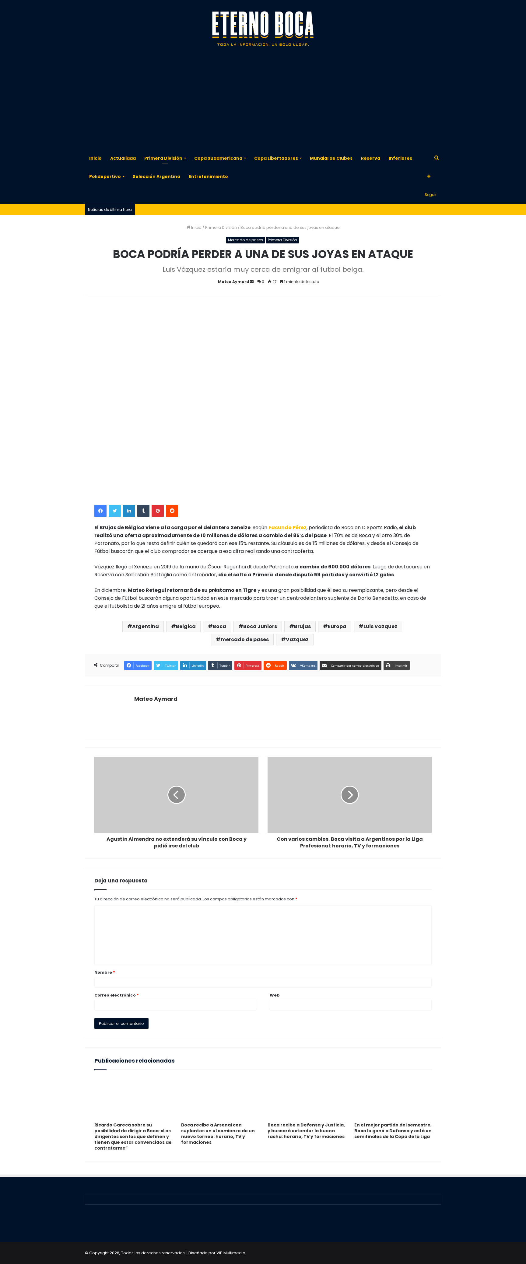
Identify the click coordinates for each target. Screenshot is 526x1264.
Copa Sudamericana (218, 158)
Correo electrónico (116, 995)
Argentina (145, 626)
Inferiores (400, 158)
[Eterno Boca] (263, 29)
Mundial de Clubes (331, 158)
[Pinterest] (158, 511)
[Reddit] (172, 511)
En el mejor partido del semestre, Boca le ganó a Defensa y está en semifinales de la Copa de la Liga (393, 1131)
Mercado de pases (245, 240)
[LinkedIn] (129, 511)
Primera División (163, 158)
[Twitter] (115, 511)
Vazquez (297, 639)
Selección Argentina (156, 176)
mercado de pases (245, 639)
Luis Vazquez (380, 626)
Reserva (370, 158)
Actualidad (123, 158)
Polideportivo (105, 176)
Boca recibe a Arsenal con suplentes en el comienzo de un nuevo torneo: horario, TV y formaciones (218, 1133)
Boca (219, 626)
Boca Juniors (260, 626)
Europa (337, 626)
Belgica (186, 626)
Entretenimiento (208, 176)
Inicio (95, 158)
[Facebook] (100, 511)
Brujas (302, 626)
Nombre (104, 972)
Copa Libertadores (276, 158)
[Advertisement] (263, 100)
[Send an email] (252, 281)
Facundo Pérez (287, 527)
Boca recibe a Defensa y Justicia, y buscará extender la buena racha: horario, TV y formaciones (306, 1131)
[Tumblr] (143, 511)
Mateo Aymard (233, 281)
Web (275, 995)
